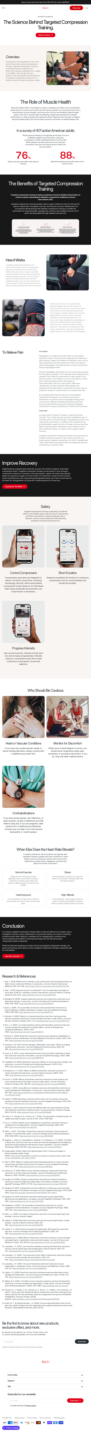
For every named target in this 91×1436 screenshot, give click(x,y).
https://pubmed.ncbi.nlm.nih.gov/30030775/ (36, 1012)
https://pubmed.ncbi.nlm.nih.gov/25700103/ (26, 1234)
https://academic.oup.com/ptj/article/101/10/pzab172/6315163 (35, 1299)
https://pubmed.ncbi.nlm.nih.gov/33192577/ (27, 1032)
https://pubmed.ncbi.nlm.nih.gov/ (55, 1286)
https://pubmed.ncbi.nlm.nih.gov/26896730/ (29, 1268)
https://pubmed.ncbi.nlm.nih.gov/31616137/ (25, 1277)
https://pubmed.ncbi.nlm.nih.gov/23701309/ (26, 1201)
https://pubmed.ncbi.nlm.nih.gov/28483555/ (26, 1049)
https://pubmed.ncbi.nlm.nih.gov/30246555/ (36, 1004)
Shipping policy (59, 1418)
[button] (3, 8)
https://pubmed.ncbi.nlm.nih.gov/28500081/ (36, 1136)
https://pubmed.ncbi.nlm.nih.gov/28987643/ (26, 1058)
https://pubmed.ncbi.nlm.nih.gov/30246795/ (26, 1225)
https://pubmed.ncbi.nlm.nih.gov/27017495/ (25, 1104)
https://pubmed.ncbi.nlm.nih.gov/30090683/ (48, 1084)
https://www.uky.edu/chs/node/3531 (23, 1127)
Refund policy (20, 1418)
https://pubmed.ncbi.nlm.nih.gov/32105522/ (45, 1147)
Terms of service (45, 1418)
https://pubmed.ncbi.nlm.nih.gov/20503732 (39, 995)
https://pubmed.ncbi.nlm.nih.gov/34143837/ (26, 1075)
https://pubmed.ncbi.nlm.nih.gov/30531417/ (52, 1021)
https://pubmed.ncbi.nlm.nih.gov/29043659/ (47, 1242)
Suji (10, 1418)
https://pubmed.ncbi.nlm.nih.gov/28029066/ (34, 1112)
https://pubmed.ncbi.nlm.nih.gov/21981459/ (35, 1167)
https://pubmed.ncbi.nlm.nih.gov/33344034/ (27, 1067)
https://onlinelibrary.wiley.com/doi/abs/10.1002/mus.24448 (32, 1260)
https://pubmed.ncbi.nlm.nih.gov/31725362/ (26, 1041)
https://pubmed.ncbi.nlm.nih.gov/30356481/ (43, 1175)
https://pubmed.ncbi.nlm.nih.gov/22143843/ (26, 1251)
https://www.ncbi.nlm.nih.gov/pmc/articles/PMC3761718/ (47, 986)
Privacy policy (31, 1405)
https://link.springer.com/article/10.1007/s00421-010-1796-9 (33, 1193)
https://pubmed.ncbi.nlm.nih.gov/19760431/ (50, 1184)
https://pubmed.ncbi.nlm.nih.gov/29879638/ (30, 1210)
